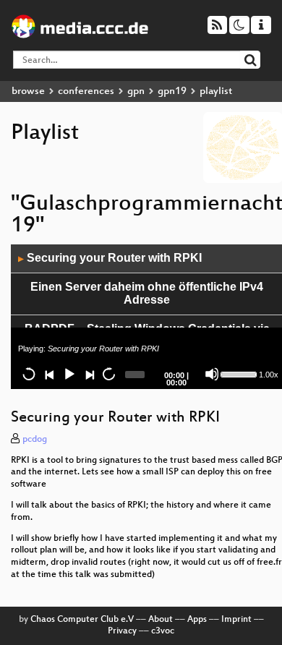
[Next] (88, 373)
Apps (197, 620)
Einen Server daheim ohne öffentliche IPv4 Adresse (146, 294)
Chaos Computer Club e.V (82, 620)
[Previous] (49, 373)
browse (28, 91)
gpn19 (172, 91)
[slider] (238, 373)
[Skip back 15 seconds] (28, 373)
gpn (136, 91)
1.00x (268, 374)
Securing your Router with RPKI (110, 258)
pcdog (34, 440)
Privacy (122, 631)
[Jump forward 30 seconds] (108, 373)
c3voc (162, 631)
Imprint (236, 620)
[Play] (68, 373)
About (160, 620)
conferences (86, 91)
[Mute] (211, 373)
